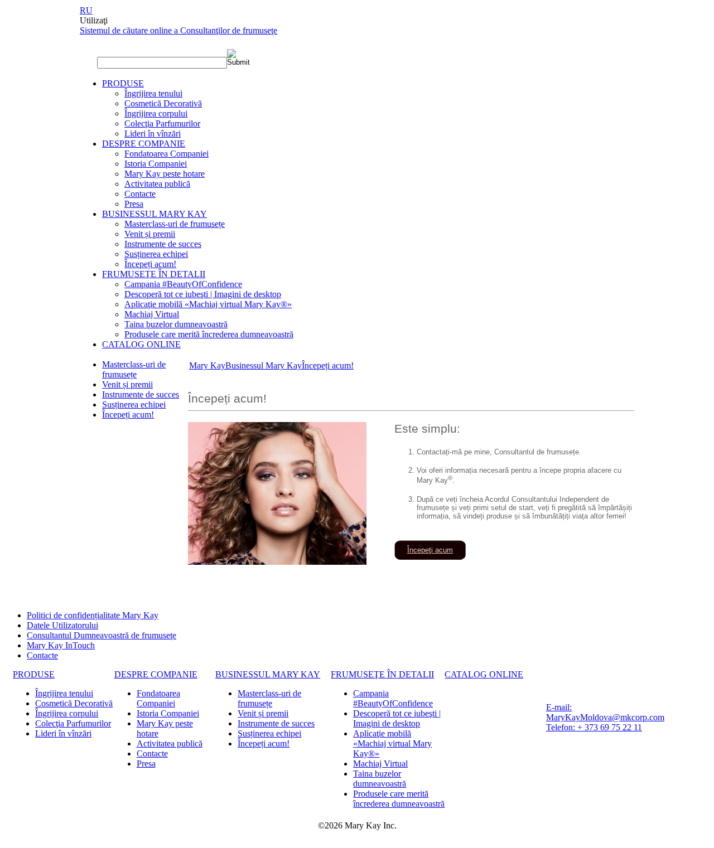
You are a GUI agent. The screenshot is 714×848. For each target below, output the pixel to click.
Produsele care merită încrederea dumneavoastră (208, 334)
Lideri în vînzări (152, 133)
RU (86, 10)
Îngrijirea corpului (155, 113)
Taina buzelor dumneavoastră (176, 324)
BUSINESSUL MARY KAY (154, 214)
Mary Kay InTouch (61, 645)
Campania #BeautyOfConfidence (183, 284)
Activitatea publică (157, 183)
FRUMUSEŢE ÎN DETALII (153, 274)
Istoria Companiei (155, 163)
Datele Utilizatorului (62, 625)
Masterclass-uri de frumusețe (174, 224)
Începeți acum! (150, 264)
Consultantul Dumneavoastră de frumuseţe (101, 635)
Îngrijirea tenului (153, 93)
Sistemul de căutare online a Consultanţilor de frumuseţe (178, 30)
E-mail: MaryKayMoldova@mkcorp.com (605, 712)
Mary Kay (207, 365)
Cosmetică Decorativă (163, 103)
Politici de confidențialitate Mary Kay (92, 615)
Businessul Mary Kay (263, 365)
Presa (133, 204)
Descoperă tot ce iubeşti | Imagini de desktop (202, 294)
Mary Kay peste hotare (164, 173)
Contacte (140, 193)
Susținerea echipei (156, 254)
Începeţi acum (430, 550)
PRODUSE (123, 83)
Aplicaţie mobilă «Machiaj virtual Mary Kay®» (208, 304)
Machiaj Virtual (151, 314)
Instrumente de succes (162, 244)
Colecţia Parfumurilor (162, 123)
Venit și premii (149, 234)
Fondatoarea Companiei (166, 153)
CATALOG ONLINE (141, 344)
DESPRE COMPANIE (143, 143)
